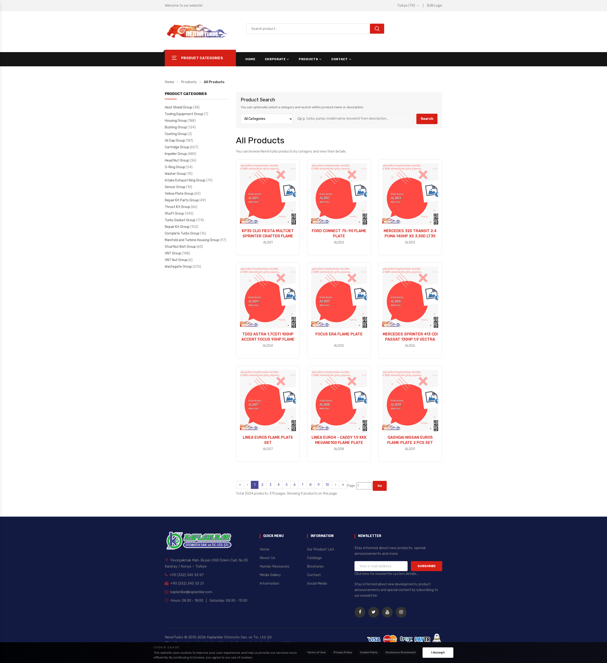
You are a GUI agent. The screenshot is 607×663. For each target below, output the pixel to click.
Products (308, 59)
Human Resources (274, 566)
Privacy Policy (343, 652)
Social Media (317, 583)
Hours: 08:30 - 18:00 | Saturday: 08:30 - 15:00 (208, 600)
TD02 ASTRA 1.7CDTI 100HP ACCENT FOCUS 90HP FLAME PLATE (267, 339)
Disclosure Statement (401, 652)
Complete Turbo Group (182, 233)
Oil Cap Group (175, 141)
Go (379, 485)
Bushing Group (176, 127)
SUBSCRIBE (427, 566)
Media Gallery (270, 575)
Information (269, 583)
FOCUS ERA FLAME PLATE (339, 334)
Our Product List (320, 549)
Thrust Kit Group (178, 207)
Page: (351, 486)
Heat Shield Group (179, 107)
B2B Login (434, 6)
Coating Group (176, 134)
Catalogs (314, 558)
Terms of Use (316, 652)
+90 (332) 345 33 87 (186, 575)
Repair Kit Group (177, 227)
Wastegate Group (179, 267)
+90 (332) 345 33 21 (187, 583)
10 (327, 485)
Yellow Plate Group (179, 194)
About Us (267, 558)
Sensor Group (175, 187)
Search (427, 119)
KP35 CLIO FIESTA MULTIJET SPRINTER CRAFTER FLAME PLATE (268, 236)
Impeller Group (176, 154)
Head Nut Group (177, 160)
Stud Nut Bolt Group (181, 247)
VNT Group (173, 253)
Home (250, 59)
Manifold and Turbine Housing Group (192, 240)
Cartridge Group (177, 147)
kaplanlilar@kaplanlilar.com (191, 592)
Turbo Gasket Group (180, 220)
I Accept (438, 652)
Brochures (315, 566)
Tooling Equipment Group (184, 114)
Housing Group (176, 121)
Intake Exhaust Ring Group (185, 180)
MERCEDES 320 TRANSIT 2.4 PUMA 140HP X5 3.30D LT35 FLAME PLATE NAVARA (410, 236)
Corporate (275, 59)
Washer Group (176, 174)
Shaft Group (175, 214)
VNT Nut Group (176, 260)
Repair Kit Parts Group (182, 200)
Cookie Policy (368, 652)
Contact (339, 59)
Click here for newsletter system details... (386, 574)
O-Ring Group (175, 167)
